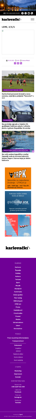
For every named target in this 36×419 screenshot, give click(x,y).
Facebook (18, 392)
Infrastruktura (18, 322)
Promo (18, 307)
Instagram (17, 397)
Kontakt (18, 377)
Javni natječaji (18, 360)
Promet (18, 316)
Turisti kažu (18, 292)
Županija (18, 270)
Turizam (18, 279)
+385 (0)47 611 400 (18, 387)
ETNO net (18, 304)
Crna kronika (18, 313)
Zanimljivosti (18, 310)
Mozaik (18, 285)
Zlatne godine (18, 295)
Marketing (18, 371)
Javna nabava (18, 357)
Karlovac (18, 267)
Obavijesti (18, 289)
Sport (18, 282)
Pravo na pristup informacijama (18, 338)
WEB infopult (18, 301)
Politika (18, 273)
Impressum (18, 374)
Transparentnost (18, 341)
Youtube (18, 402)
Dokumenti (18, 345)
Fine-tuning (18, 298)
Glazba (18, 319)
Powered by (18, 414)
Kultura (18, 276)
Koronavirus (18, 328)
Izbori (18, 325)
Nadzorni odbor (18, 354)
